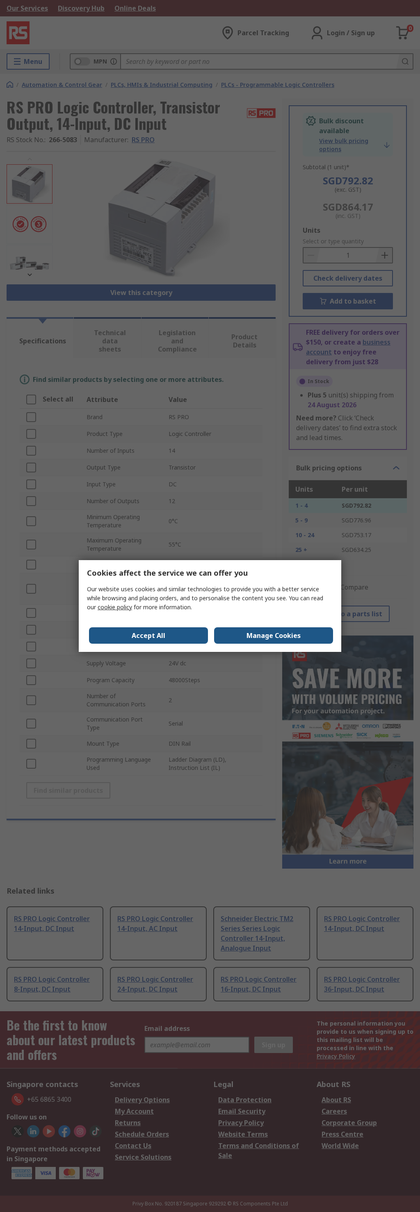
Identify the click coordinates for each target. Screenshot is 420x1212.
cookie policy (115, 607)
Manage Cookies (274, 635)
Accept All (148, 635)
